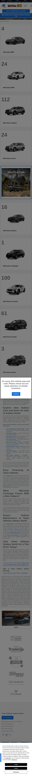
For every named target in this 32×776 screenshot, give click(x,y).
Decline (16, 768)
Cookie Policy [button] (8, 758)
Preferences (16, 772)
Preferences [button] (14, 759)
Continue (16, 394)
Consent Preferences (0, 758)
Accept (16, 764)
